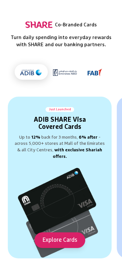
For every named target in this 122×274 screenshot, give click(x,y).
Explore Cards (59, 240)
